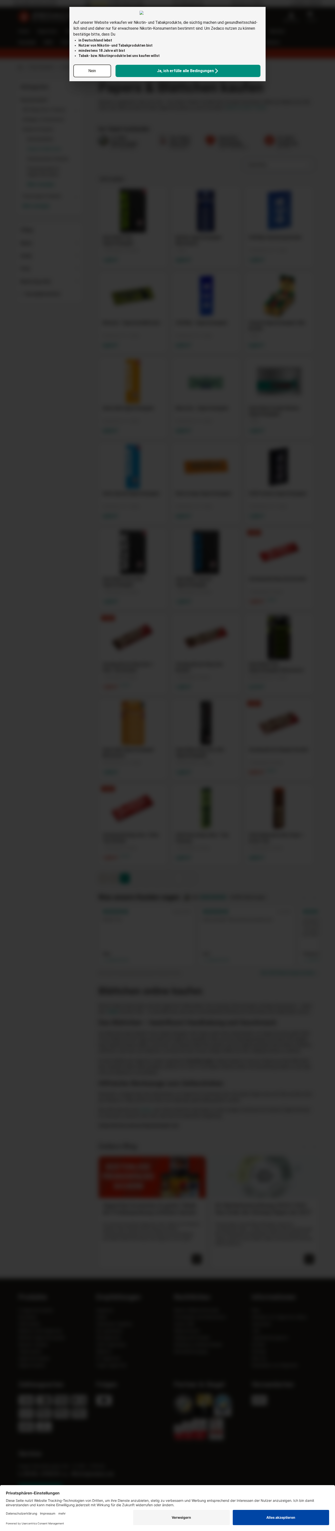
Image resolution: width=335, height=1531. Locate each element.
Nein (92, 70)
